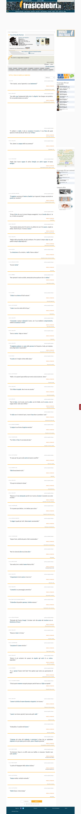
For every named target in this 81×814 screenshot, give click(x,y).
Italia (12, 295)
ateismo (52, 313)
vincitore (46, 620)
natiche (14, 754)
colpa (46, 239)
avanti (37, 801)
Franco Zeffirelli (62, 98)
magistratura (52, 488)
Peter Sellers (62, 86)
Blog (65, 11)
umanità (13, 589)
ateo (12, 308)
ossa (53, 420)
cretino (50, 658)
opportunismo (49, 514)
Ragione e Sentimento (15, 424)
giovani (16, 671)
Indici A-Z (61, 11)
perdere (49, 102)
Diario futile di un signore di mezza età (18, 599)
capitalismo (44, 745)
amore (12, 701)
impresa (13, 739)
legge (13, 521)
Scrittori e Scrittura (15, 193)
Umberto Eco (52, 769)
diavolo (64, 156)
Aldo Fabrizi (61, 93)
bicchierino (13, 622)
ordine (30, 602)
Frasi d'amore (27, 11)
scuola (12, 359)
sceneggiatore (30, 44)
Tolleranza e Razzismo (16, 680)
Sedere (12, 791)
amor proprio (49, 501)
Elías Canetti (62, 182)
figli (48, 689)
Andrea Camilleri (62, 101)
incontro (37, 131)
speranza (24, 602)
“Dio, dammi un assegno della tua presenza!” (20, 57)
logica (13, 427)
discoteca (46, 167)
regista (24, 44)
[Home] (40, 5)
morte (26, 458)
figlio (43, 683)
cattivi (41, 162)
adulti (48, 202)
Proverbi (49, 11)
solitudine (52, 136)
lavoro (26, 727)
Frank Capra (62, 106)
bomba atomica (51, 232)
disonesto (27, 701)
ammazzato (23, 496)
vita (30, 96)
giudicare (18, 346)
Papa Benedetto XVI (63, 172)
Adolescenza (14, 158)
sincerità (52, 707)
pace (53, 514)
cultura (27, 765)
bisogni (49, 407)
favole (25, 196)
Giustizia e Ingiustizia (15, 518)
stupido (19, 389)
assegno (20, 143)
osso (32, 414)
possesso (52, 102)
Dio (12, 80)
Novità (66, 808)
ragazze (23, 162)
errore (23, 322)
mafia (51, 382)
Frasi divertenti (43, 11)
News (46, 808)
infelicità (52, 407)
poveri (12, 714)
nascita (52, 463)
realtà (19, 131)
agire (46, 445)
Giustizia (17, 322)
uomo (25, 346)
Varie (57, 11)
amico (16, 333)
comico (26, 44)
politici (53, 651)
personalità (47, 351)
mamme (20, 683)
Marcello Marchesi (50, 62)
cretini (50, 663)
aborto (47, 232)
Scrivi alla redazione (55, 808)
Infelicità (13, 399)
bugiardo (33, 701)
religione (52, 501)
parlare (53, 445)
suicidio (52, 283)
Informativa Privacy (15, 811)
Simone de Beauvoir (63, 177)
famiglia (34, 162)
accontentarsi (72, 164)
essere (29, 521)
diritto (18, 701)
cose (17, 96)
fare (18, 440)
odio (53, 476)
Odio (11, 470)
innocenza (52, 326)
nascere (45, 227)
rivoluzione (15, 252)
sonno (46, 402)
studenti (52, 364)
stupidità (52, 395)
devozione (48, 420)
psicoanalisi (52, 245)
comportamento (48, 321)
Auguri (53, 11)
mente (50, 433)
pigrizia (25, 427)
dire (16, 214)
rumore (29, 228)
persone (32, 346)
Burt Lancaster (62, 109)
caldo (30, 402)
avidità (61, 158)
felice (14, 389)
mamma (50, 689)
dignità (36, 96)
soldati (53, 638)
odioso (47, 277)
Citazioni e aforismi (19, 11)
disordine (13, 602)
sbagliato (13, 196)
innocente (13, 321)
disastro (37, 741)
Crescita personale (15, 617)
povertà (71, 155)
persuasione (49, 745)
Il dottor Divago (14, 305)
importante (14, 577)
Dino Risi (61, 91)
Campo (12, 778)
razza (53, 689)
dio (50, 89)
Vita (12, 211)
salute (39, 620)
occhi (42, 658)
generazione (46, 676)
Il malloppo (13, 93)
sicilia (53, 382)
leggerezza (52, 301)
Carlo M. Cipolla (62, 174)
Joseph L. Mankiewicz (63, 88)
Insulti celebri (14, 561)
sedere (53, 796)
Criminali (13, 274)
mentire (49, 707)
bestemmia (33, 83)
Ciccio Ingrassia (62, 96)
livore (18, 622)
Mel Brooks (61, 103)
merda (44, 214)
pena (32, 741)
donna (19, 295)
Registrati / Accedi (27, 0)
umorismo (52, 595)
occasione (30, 131)
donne (59, 155)
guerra (46, 514)
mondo (71, 152)
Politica (13, 249)
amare (39, 496)
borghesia (43, 167)
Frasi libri (38, 11)
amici (53, 339)
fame (16, 402)
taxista (53, 89)
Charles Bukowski (62, 179)
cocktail (49, 136)
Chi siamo (35, 808)
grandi (11, 198)
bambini (30, 196)
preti (49, 245)
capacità (46, 544)
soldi (28, 252)
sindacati (52, 732)
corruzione (49, 445)
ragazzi (45, 162)
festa (45, 131)
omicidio (49, 283)
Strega (24, 620)
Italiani (13, 292)
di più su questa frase (49, 81)
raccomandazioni (51, 526)
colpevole (24, 321)
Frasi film (33, 11)
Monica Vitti (52, 568)
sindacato (26, 739)
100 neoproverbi (14, 505)
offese (53, 220)
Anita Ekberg (52, 757)
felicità (50, 395)
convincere (34, 739)
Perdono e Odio (14, 467)
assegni (51, 149)
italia (49, 301)
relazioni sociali (51, 351)
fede (50, 638)
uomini (53, 167)
